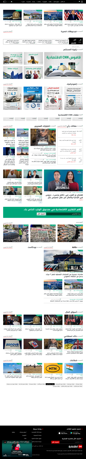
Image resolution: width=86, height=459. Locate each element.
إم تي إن (60, 363)
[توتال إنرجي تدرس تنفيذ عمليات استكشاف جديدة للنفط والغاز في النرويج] (33, 15)
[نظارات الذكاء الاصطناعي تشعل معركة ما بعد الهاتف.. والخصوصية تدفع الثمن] (43, 137)
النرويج (27, 129)
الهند (82, 363)
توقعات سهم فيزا (56, 386)
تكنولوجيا (45, 2)
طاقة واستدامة (26, 138)
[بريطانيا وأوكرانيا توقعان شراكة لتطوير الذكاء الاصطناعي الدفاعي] (73, 344)
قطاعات (39, 2)
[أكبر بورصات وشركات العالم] (12, 58)
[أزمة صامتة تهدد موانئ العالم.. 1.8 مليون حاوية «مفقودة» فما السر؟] (12, 368)
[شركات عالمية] (12, 72)
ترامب (82, 10)
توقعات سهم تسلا (32, 384)
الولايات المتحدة (80, 225)
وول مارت (26, 225)
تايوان (41, 339)
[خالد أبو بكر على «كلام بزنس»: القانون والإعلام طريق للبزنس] (33, 174)
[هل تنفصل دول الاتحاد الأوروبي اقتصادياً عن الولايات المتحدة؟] (33, 190)
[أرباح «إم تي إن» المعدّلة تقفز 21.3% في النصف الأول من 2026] (53, 368)
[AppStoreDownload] (63, 433)
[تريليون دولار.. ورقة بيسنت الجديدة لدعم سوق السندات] (53, 320)
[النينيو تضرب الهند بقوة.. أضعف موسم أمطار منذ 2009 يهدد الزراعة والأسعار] (73, 368)
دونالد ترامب (60, 10)
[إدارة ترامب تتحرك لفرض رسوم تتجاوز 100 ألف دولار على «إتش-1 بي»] (73, 15)
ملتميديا (74, 192)
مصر (41, 170)
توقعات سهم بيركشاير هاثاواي (66, 386)
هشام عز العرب (80, 170)
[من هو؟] (33, 72)
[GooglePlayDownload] (75, 433)
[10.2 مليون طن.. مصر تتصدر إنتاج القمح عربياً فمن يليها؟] (33, 368)
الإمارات (20, 170)
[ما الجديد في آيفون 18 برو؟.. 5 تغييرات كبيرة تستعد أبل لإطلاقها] (9, 133)
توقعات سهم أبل (79, 384)
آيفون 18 (13, 129)
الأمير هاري (53, 225)
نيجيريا (81, 250)
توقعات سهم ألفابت (41, 384)
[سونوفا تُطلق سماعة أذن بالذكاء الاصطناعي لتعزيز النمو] (12, 344)
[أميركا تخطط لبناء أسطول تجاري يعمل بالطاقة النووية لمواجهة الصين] (53, 15)
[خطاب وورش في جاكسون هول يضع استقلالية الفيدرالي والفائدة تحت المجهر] (9, 151)
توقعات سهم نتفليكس (78, 386)
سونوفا (20, 339)
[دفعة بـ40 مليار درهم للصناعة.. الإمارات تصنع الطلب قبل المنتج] (12, 174)
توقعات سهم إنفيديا (70, 384)
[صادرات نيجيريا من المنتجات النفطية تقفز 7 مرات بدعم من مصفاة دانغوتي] (63, 261)
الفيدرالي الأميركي (79, 315)
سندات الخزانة (59, 315)
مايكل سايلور (19, 10)
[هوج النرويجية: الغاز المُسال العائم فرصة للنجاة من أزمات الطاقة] (12, 190)
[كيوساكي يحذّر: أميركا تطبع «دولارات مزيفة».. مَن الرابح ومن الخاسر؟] (12, 320)
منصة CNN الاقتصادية (36, 454)
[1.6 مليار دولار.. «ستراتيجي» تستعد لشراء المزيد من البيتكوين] (12, 15)
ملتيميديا (29, 2)
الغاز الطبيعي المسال (17, 187)
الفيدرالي (13, 148)
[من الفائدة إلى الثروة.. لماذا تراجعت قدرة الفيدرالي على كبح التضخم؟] (73, 320)
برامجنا (33, 2)
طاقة (50, 2)
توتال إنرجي (40, 10)
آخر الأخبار (63, 2)
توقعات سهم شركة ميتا (23, 384)
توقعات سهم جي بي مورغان (12, 384)
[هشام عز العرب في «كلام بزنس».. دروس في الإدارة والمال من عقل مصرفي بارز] (63, 180)
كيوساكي (19, 315)
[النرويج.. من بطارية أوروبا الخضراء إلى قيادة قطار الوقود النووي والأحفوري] (23, 133)
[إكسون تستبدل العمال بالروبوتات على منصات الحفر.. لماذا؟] (23, 151)
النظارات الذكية (53, 129)
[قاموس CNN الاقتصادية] (63, 65)
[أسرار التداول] (33, 58)
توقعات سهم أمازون (50, 384)
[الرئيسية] (76, 2)
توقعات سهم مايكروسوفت (60, 384)
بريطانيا (81, 339)
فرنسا (41, 187)
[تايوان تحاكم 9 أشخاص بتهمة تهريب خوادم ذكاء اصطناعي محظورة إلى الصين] (33, 344)
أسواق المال (56, 2)
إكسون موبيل (26, 148)
